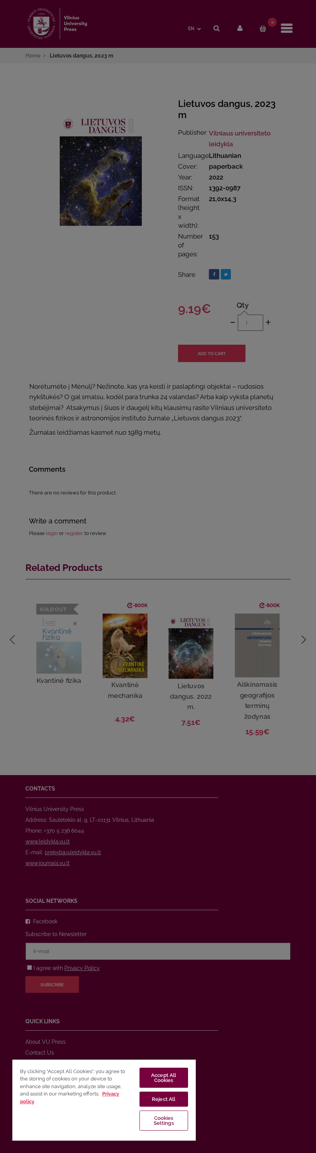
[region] (104, 1100)
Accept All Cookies (163, 1077)
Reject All (163, 1099)
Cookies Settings (164, 1120)
